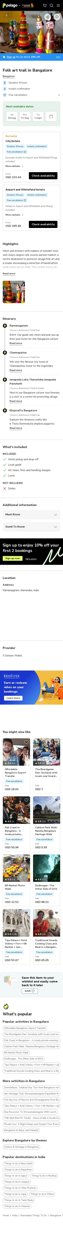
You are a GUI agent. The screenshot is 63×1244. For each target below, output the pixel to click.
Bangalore (9, 76)
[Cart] (45, 5)
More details (13, 166)
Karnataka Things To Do (34, 1215)
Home (6, 1215)
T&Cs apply (30, 559)
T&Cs (58, 57)
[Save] (26, 742)
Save (28, 991)
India (14, 1215)
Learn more (13, 698)
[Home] (18, 5)
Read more (9, 273)
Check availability (43, 176)
